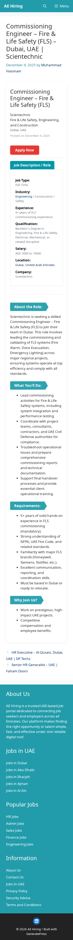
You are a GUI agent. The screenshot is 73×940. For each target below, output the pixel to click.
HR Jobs (12, 816)
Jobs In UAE (15, 884)
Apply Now (24, 150)
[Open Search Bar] (44, 6)
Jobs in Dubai (16, 763)
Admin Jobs (15, 823)
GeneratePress (36, 934)
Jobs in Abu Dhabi (20, 769)
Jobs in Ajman (17, 783)
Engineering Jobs (19, 844)
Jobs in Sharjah (18, 776)
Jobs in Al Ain (16, 790)
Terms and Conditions (23, 904)
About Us (13, 870)
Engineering (23, 196)
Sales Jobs (14, 830)
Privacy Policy (17, 891)
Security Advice (18, 897)
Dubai (19, 265)
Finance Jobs (16, 837)
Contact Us (15, 877)
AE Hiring (13, 6)
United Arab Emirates (40, 265)
